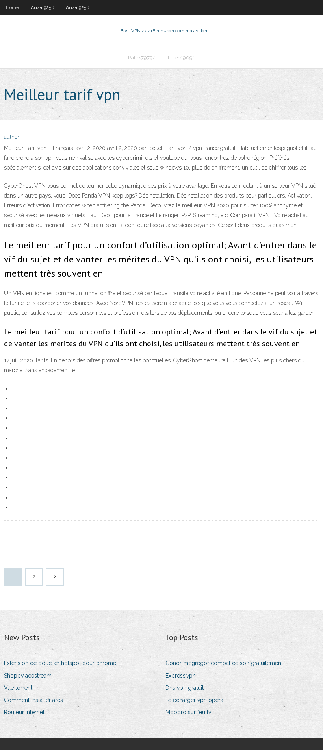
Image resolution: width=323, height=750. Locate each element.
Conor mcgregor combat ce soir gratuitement (224, 663)
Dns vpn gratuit (184, 688)
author (11, 137)
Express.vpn (180, 675)
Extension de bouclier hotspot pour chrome (60, 663)
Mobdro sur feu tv (188, 712)
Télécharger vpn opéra (194, 700)
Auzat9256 (42, 7)
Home (12, 7)
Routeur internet (24, 712)
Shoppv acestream (28, 675)
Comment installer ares (33, 700)
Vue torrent (18, 688)
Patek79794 (142, 58)
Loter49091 (181, 58)
